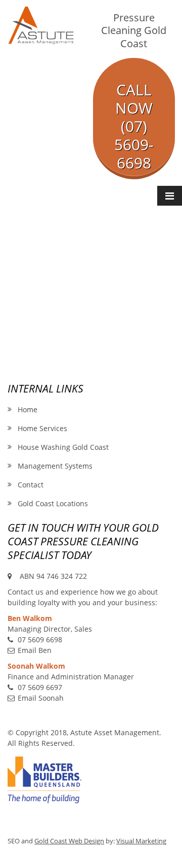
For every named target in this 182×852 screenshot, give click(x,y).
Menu (169, 196)
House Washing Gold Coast (63, 447)
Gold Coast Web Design (69, 841)
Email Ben (35, 650)
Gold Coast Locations (53, 503)
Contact (30, 484)
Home (27, 409)
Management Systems (55, 466)
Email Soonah (41, 698)
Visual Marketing (141, 841)
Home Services (42, 428)
